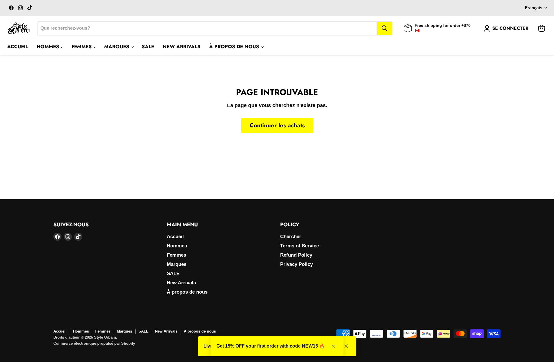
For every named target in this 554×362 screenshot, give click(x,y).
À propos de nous (235, 46)
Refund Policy (296, 255)
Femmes (82, 46)
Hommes (49, 46)
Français (533, 7)
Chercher (290, 236)
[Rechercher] (384, 28)
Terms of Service (299, 246)
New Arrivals (182, 46)
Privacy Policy (296, 264)
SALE (148, 46)
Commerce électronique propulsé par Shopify (94, 343)
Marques (117, 46)
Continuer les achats (277, 125)
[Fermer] (346, 346)
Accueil (17, 46)
